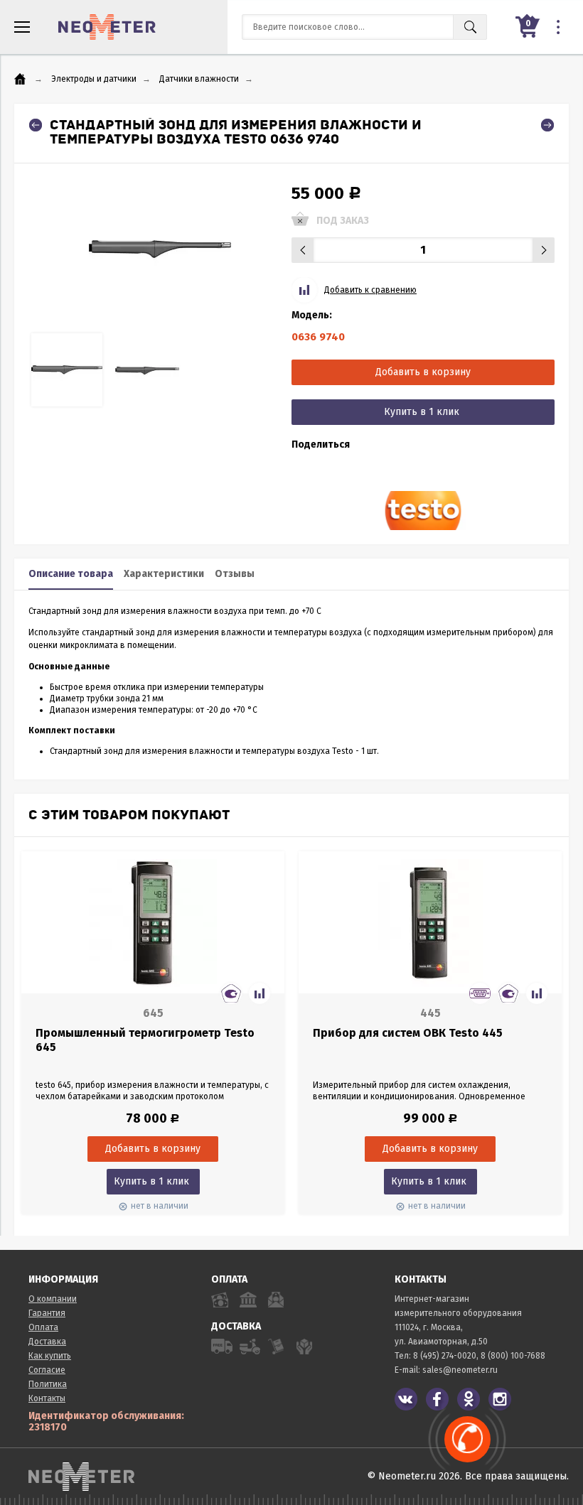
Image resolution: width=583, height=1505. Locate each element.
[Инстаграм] (499, 1399)
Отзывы (235, 574)
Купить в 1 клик (421, 412)
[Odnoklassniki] (468, 1399)
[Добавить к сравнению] (259, 993)
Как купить (49, 1356)
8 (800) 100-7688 (513, 1356)
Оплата (43, 1327)
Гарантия (46, 1313)
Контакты (46, 1398)
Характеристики (164, 574)
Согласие (46, 1370)
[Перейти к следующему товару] (547, 125)
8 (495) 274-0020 (444, 1356)
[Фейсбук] (437, 1399)
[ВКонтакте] (406, 1399)
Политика (47, 1384)
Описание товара (70, 574)
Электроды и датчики (94, 79)
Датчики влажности (199, 79)
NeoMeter (107, 27)
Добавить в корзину (423, 372)
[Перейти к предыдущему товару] (35, 125)
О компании (52, 1299)
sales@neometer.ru (460, 1370)
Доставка (47, 1342)
